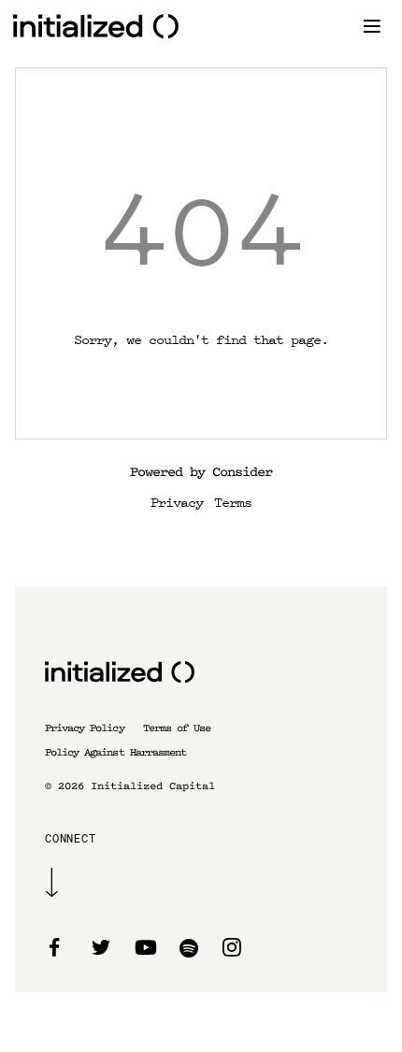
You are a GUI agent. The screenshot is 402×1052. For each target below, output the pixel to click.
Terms (232, 501)
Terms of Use (176, 728)
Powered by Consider (201, 472)
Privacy (177, 501)
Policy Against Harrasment (115, 752)
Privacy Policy (84, 728)
